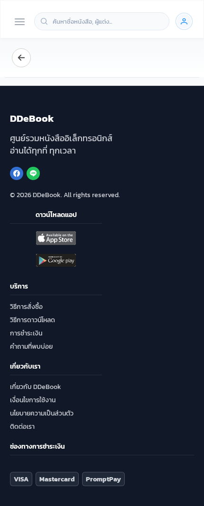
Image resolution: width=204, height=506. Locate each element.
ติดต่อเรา (22, 427)
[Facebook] (16, 173)
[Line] (33, 173)
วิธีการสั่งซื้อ (26, 307)
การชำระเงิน (26, 333)
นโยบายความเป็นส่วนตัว (42, 413)
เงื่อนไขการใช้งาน (33, 400)
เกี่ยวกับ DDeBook (35, 387)
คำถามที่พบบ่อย (31, 347)
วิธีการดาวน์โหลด (32, 320)
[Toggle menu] (20, 22)
